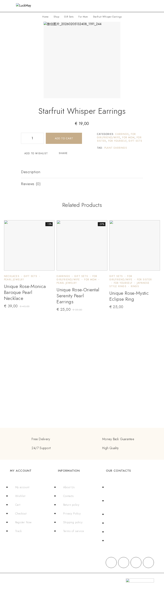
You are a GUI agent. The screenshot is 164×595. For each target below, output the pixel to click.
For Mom (83, 17)
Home (45, 17)
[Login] (145, 6)
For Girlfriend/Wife (116, 135)
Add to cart (64, 138)
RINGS (135, 286)
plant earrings (115, 148)
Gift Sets (68, 17)
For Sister (144, 279)
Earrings (122, 134)
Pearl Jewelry (14, 279)
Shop (56, 17)
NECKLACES (11, 276)
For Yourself (117, 141)
